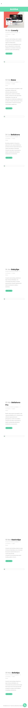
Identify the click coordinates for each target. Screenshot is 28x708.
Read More (9, 53)
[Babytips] (14, 216)
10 (13, 83)
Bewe (13, 80)
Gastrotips (16, 539)
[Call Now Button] (25, 705)
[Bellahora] (14, 124)
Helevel (16, 32)
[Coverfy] (14, 20)
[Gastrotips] (14, 486)
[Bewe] (14, 69)
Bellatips (16, 673)
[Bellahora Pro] (14, 349)
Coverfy (14, 30)
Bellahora (15, 134)
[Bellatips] (14, 619)
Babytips (15, 269)
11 (13, 34)
